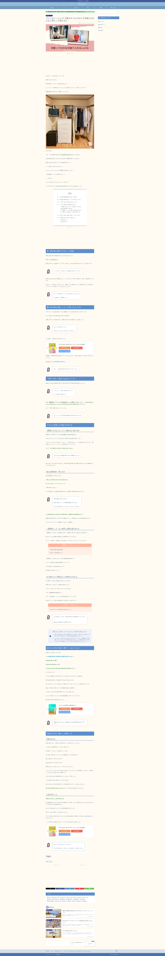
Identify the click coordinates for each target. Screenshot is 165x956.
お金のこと (76, 7)
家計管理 (77, 899)
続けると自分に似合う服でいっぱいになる (70, 215)
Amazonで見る (64, 347)
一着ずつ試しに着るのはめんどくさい (69, 202)
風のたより (82, 4)
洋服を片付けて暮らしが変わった (68, 217)
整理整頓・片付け (49, 15)
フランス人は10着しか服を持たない (67, 705)
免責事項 (58, 954)
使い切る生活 (56, 899)
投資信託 (83, 899)
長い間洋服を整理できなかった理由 (68, 197)
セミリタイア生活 (78, 897)
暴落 (70, 901)
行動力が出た (64, 219)
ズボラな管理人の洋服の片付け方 (68, 204)
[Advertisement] (70, 64)
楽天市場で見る (77, 347)
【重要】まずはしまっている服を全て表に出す (71, 206)
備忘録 (63, 899)
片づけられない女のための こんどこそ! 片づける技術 (72, 344)
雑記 (85, 901)
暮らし (88, 7)
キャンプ (64, 7)
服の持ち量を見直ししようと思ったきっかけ (70, 199)
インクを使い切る (62, 897)
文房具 (100, 7)
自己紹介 (52, 7)
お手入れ (55, 897)
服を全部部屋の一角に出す (67, 208)
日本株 (65, 901)
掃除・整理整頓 (49, 861)
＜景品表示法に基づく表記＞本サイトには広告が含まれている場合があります (66, 11)
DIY (49, 897)
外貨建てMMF (70, 899)
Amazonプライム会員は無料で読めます (55, 361)
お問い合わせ (113, 7)
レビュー (86, 897)
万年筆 (49, 899)
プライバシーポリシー (51, 954)
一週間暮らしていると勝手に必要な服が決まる (71, 210)
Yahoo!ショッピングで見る (64, 351)
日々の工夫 (58, 901)
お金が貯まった (64, 221)
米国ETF (79, 901)
